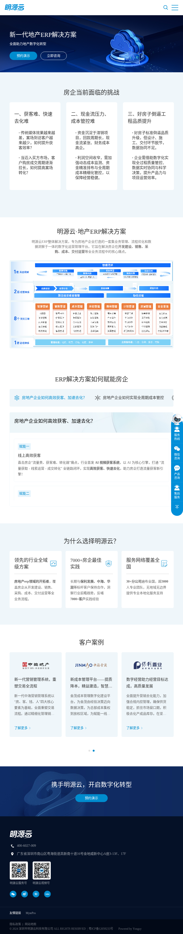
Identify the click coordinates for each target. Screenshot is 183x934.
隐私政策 (15, 924)
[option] (35, 146)
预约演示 (23, 56)
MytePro (31, 913)
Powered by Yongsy (130, 928)
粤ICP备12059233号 (101, 928)
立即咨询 (53, 56)
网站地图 (30, 924)
